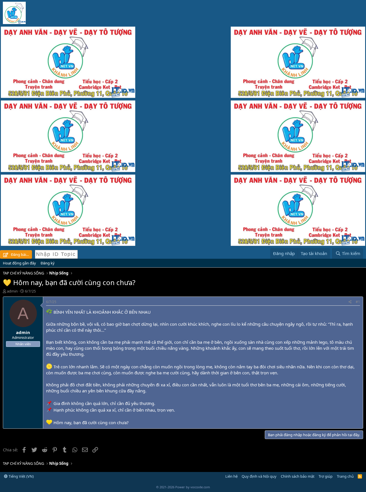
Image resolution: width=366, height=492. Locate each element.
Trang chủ (345, 476)
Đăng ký (48, 263)
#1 (358, 301)
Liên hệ (231, 476)
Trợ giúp (326, 476)
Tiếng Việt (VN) (21, 476)
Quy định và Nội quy (259, 476)
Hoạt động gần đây (19, 263)
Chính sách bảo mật (298, 476)
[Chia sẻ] (350, 302)
